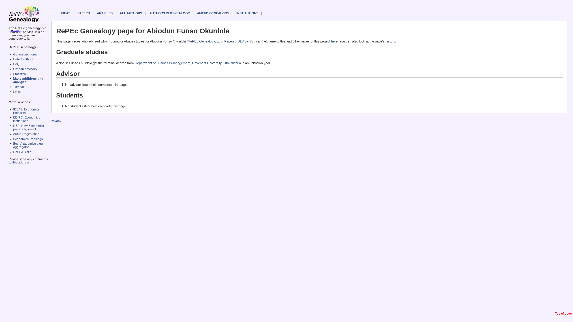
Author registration (26, 134)
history (390, 41)
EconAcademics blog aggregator (28, 145)
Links (17, 91)
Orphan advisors (25, 69)
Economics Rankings (28, 139)
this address (21, 162)
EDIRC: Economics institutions (26, 119)
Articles (105, 13)
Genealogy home (25, 54)
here (334, 41)
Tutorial (18, 87)
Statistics (19, 74)
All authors (131, 13)
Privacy (56, 121)
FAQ (16, 64)
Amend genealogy (213, 13)
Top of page (563, 313)
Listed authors (23, 59)
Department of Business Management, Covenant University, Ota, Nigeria (188, 63)
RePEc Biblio (22, 152)
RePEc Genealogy (201, 41)
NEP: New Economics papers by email (28, 127)
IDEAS (65, 13)
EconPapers (226, 41)
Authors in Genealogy (170, 13)
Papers (83, 13)
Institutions (247, 13)
